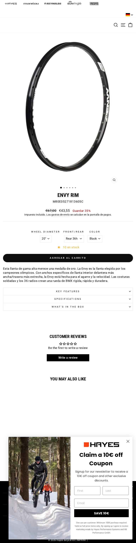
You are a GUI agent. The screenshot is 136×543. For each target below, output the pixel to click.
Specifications (68, 299)
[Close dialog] (128, 441)
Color (94, 231)
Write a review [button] (68, 357)
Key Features (68, 291)
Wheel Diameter (45, 231)
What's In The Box (68, 306)
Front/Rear (73, 231)
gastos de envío (60, 214)
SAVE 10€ (101, 513)
